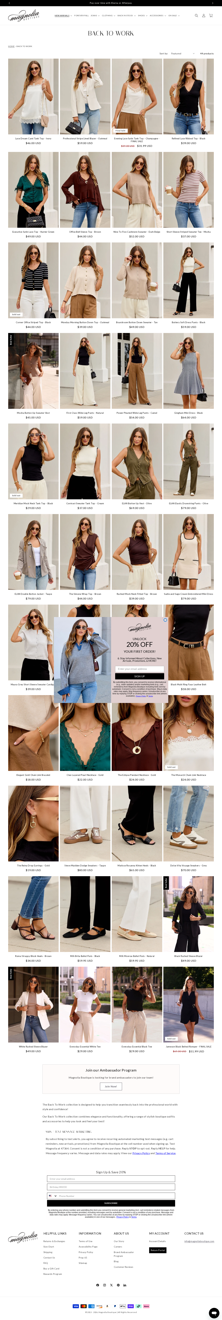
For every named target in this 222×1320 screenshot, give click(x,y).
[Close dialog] (165, 620)
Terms (150, 696)
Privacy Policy (141, 696)
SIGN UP (139, 676)
